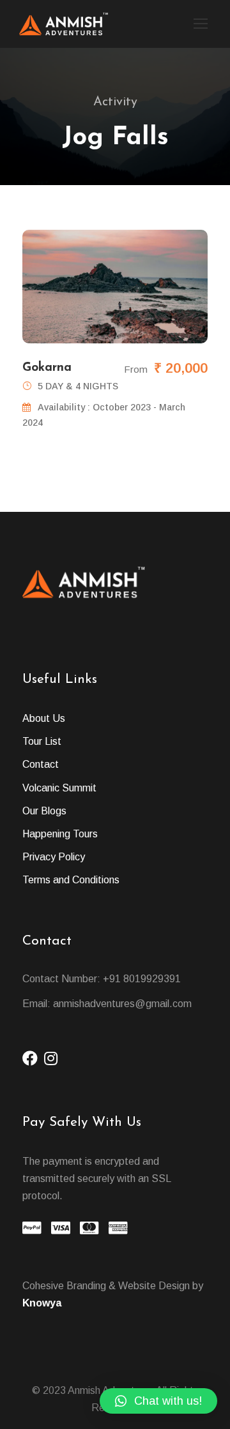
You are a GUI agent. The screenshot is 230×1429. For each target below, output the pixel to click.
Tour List (41, 741)
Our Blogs (44, 810)
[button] (158, 1401)
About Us (43, 718)
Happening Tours (60, 833)
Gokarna (47, 368)
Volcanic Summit (59, 787)
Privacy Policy (53, 856)
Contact (40, 764)
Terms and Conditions (70, 879)
